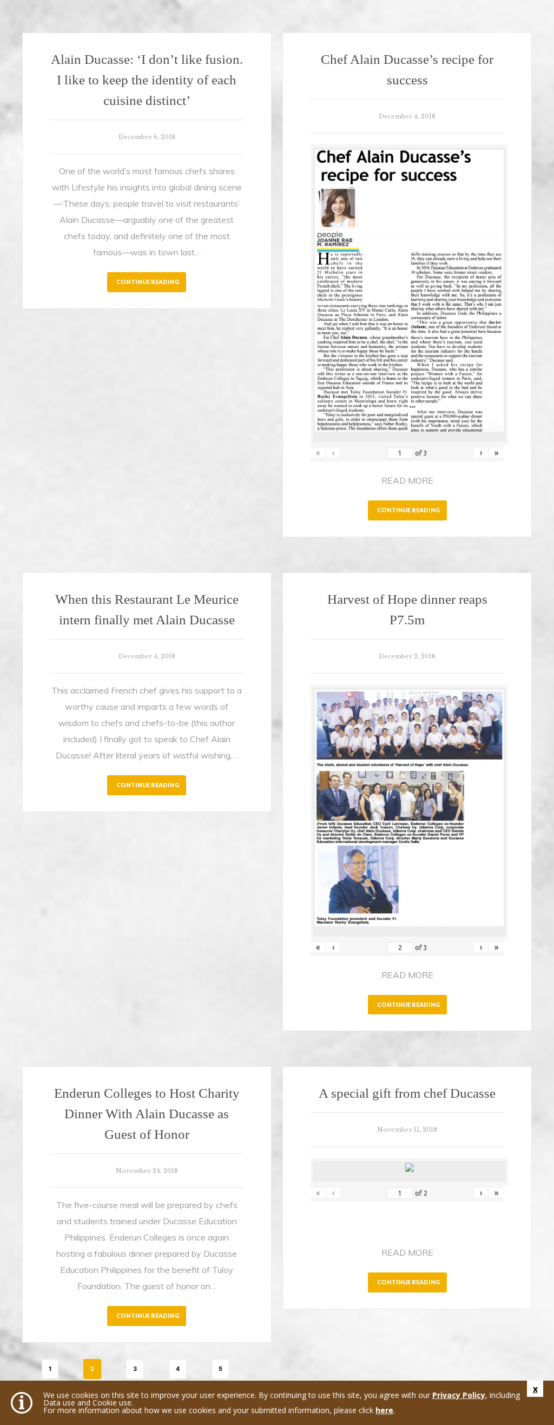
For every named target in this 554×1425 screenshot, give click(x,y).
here (384, 1410)
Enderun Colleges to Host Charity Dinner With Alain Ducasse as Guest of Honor (147, 1114)
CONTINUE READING (148, 281)
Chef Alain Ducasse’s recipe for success (407, 69)
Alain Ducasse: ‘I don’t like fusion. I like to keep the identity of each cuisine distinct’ (147, 80)
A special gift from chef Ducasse (407, 1093)
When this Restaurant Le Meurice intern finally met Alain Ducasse (147, 609)
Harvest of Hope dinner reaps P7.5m (407, 609)
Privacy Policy (458, 1395)
